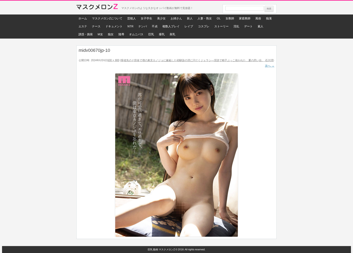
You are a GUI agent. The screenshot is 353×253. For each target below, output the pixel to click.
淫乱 (236, 26)
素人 (260, 26)
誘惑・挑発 (85, 34)
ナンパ (142, 26)
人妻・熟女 (205, 18)
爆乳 (162, 34)
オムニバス (136, 34)
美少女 (161, 18)
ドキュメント (114, 26)
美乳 (172, 34)
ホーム (82, 18)
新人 (190, 18)
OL (219, 18)
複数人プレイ (171, 26)
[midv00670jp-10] (176, 155)
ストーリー (221, 26)
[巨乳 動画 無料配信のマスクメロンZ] (97, 7)
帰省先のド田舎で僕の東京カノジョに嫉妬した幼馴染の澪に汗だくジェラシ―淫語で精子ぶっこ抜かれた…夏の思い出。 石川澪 (197, 60)
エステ (82, 26)
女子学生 (146, 18)
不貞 (155, 26)
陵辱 (121, 34)
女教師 (230, 18)
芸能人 (131, 18)
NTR (130, 26)
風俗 (258, 18)
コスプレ (203, 26)
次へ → (269, 65)
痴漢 (269, 18)
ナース (96, 26)
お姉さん (176, 18)
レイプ (188, 26)
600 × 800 (113, 60)
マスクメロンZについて (107, 18)
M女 (100, 34)
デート (248, 26)
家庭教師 (244, 18)
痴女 (111, 34)
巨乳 (151, 34)
